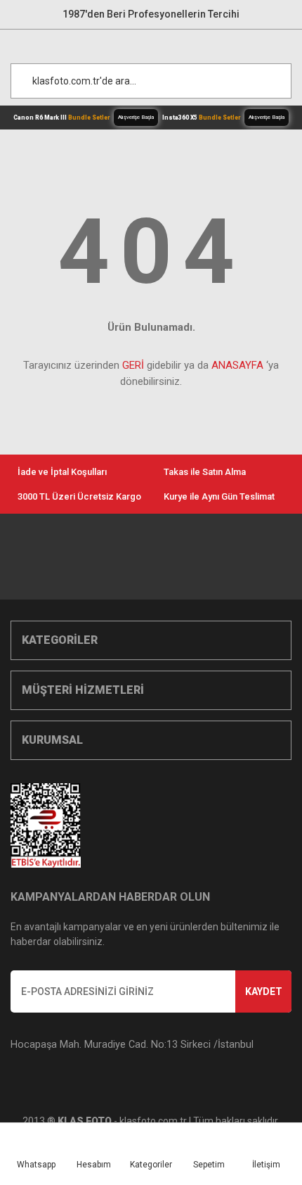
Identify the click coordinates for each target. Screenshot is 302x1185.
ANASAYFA (237, 365)
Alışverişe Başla (136, 117)
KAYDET (263, 991)
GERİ (133, 365)
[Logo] (158, 43)
